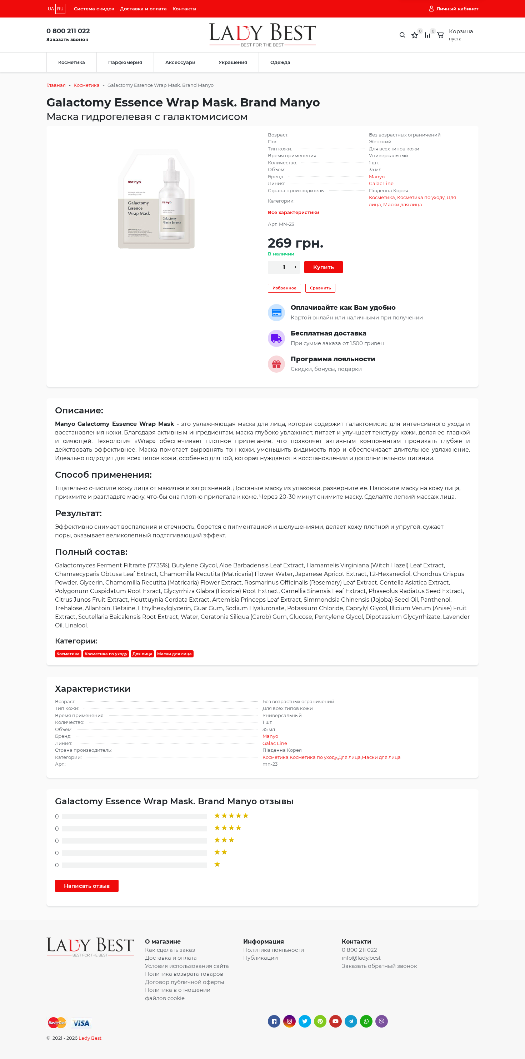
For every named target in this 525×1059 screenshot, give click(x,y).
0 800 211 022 (68, 31)
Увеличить (156, 195)
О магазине (163, 941)
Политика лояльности (273, 949)
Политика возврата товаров (184, 973)
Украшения (233, 62)
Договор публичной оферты (184, 982)
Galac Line (381, 183)
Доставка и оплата (143, 8)
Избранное (284, 287)
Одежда (280, 62)
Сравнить (320, 287)
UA (51, 8)
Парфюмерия (125, 62)
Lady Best (90, 1038)
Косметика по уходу (421, 197)
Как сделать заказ (170, 949)
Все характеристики (293, 212)
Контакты (184, 8)
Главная (56, 85)
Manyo (377, 176)
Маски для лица (402, 204)
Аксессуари (180, 62)
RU (60, 8)
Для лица (142, 653)
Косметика (71, 62)
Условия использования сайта (187, 966)
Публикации (260, 957)
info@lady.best (361, 957)
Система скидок (94, 8)
